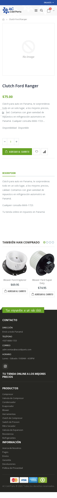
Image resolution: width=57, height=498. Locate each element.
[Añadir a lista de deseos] (36, 151)
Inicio (3, 19)
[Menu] (36, 10)
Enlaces (47, 2)
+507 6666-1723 (9, 340)
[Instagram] (5, 366)
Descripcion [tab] (9, 173)
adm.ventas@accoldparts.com (16, 349)
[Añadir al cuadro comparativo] (44, 151)
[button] (44, 242)
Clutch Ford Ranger (20, 85)
